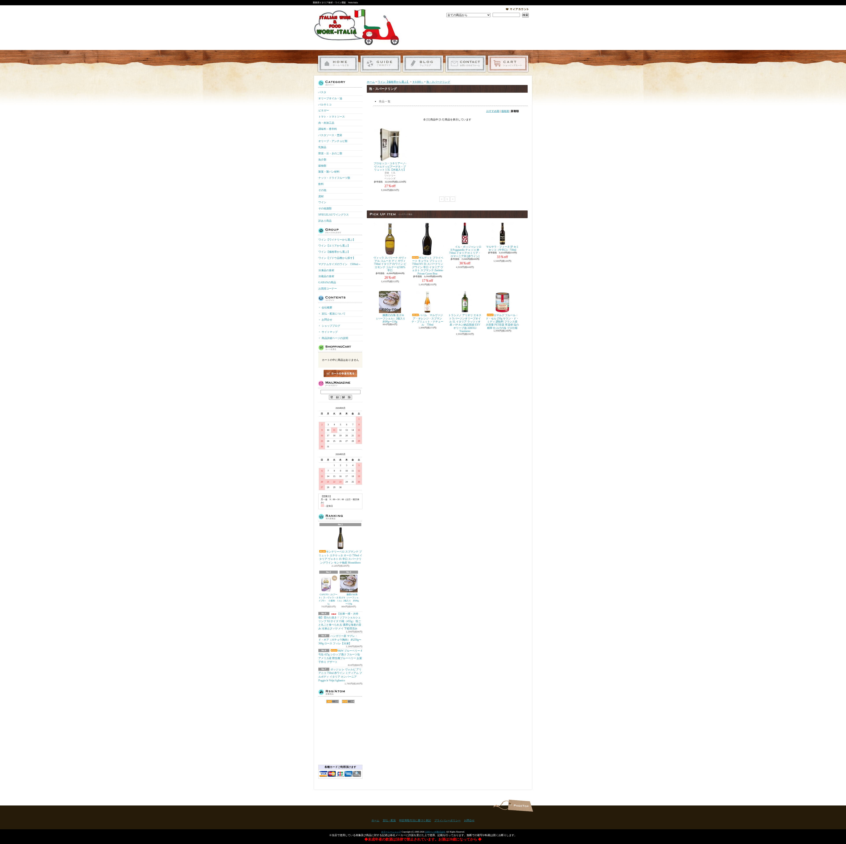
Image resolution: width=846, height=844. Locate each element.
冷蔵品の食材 (326, 276)
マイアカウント (517, 9)
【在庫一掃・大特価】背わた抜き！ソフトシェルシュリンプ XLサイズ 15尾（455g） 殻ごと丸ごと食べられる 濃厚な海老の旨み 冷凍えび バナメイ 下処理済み (339, 621)
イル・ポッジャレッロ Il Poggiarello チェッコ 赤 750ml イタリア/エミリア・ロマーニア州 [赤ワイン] (465, 251)
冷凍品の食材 (326, 270)
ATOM (348, 701)
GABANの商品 (327, 282)
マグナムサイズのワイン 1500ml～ (339, 264)
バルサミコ (325, 104)
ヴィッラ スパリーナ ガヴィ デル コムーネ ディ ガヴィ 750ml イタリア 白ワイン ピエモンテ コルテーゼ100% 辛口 (389, 264)
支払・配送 (389, 820)
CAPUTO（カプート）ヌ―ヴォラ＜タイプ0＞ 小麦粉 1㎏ (328, 599)
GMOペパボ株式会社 (435, 832)
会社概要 (327, 307)
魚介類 (322, 159)
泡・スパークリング (438, 81)
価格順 (505, 111)
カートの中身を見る (340, 373)
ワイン (322, 202)
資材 (321, 196)
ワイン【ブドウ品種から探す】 (336, 258)
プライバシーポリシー (447, 820)
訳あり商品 (325, 220)
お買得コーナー (327, 288)
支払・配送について (380, 63)
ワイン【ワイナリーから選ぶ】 (336, 239)
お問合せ (465, 63)
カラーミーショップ (391, 832)
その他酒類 (325, 208)
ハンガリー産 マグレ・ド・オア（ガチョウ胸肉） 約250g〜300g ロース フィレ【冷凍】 (339, 639)
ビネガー (323, 110)
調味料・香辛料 (327, 129)
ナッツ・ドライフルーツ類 (334, 177)
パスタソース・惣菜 (330, 135)
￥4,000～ (417, 81)
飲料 (321, 184)
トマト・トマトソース (331, 116)
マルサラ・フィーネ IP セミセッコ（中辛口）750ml (502, 248)
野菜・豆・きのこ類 (330, 153)
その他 (322, 190)
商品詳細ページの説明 (335, 338)
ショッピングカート (508, 63)
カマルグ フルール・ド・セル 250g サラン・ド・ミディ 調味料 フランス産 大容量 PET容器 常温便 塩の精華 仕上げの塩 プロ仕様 (502, 322)
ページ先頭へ (520, 806)
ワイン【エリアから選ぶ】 (334, 245)
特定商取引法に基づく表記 (415, 820)
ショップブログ (423, 63)
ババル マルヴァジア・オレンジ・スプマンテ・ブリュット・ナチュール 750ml (427, 320)
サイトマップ (330, 332)
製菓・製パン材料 (329, 171)
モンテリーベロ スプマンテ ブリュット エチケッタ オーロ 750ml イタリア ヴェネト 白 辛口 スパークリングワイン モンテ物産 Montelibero (340, 557)
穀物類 (322, 165)
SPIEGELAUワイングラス (333, 214)
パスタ (322, 92)
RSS (332, 701)
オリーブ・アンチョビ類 (332, 141)
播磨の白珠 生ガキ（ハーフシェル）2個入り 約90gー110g (349, 599)
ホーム (338, 63)
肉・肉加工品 (326, 122)
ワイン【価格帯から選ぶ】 (334, 251)
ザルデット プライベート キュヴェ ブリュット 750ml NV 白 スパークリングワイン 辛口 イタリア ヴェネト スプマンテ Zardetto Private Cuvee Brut (427, 265)
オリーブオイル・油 (330, 98)
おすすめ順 (492, 111)
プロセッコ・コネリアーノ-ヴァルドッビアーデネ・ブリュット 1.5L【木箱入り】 (390, 166)
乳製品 (322, 147)
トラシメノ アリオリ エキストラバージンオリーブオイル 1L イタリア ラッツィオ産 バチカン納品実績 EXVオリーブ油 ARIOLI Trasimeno (464, 323)
